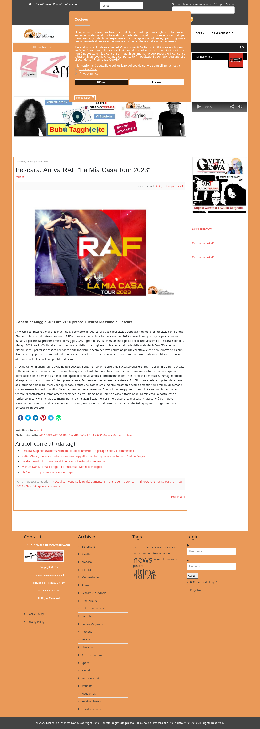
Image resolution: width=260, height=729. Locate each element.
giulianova (169, 547)
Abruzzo (86, 585)
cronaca (86, 562)
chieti (146, 547)
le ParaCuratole (222, 33)
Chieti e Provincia (92, 608)
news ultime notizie (166, 559)
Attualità (87, 686)
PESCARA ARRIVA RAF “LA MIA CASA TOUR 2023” (71, 435)
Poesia (85, 639)
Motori (85, 670)
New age (87, 647)
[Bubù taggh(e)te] (100, 116)
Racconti (87, 631)
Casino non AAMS (202, 228)
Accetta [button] (157, 82)
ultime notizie (123, 435)
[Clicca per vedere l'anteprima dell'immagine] (100, 253)
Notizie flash (89, 693)
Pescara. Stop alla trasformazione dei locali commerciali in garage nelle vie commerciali (78, 451)
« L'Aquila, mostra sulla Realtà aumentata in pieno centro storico (93, 481)
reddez (19, 177)
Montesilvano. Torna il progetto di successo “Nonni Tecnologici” (62, 467)
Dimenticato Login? (205, 582)
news (108, 435)
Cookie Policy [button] (88, 69)
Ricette (85, 554)
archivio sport (90, 678)
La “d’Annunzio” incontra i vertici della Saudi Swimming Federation (64, 461)
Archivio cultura (91, 655)
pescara (138, 566)
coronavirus (157, 547)
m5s (144, 553)
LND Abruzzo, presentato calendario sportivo (50, 472)
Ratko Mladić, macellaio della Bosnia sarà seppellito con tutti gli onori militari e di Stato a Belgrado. (85, 456)
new (168, 553)
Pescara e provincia (93, 593)
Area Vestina (89, 600)
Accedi (192, 575)
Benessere (88, 546)
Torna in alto (177, 497)
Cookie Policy (35, 614)
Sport (198, 33)
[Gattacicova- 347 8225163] (219, 185)
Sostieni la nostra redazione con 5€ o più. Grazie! (203, 4)
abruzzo (137, 547)
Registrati (196, 590)
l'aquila (136, 553)
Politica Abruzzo (91, 701)
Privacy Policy (35, 622)
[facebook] (25, 4)
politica (86, 569)
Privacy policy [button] (88, 73)
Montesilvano (90, 577)
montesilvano (156, 553)
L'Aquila (86, 616)
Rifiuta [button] (101, 82)
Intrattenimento (91, 709)
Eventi (38, 430)
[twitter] (30, 4)
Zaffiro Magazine (92, 624)
